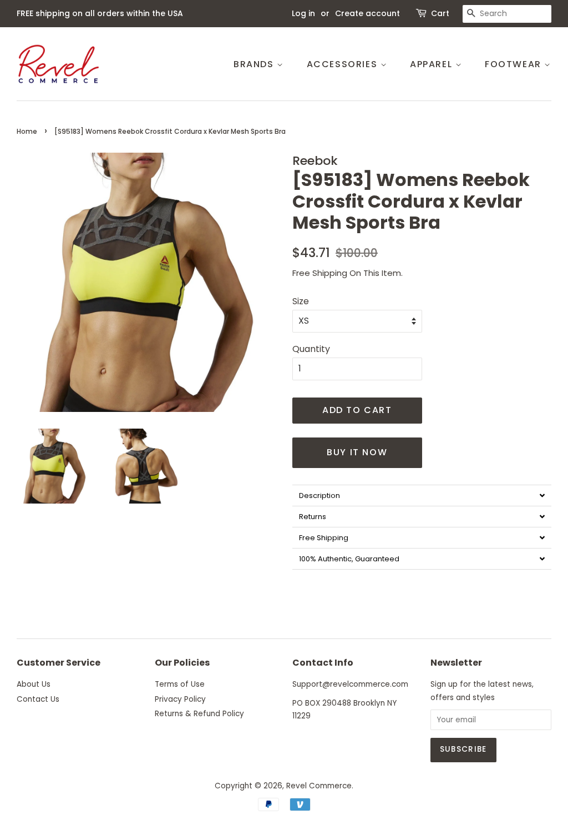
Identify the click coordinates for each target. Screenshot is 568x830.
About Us (33, 684)
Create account (367, 13)
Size (300, 301)
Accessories (344, 64)
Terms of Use (180, 684)
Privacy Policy (180, 699)
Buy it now (357, 452)
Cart (440, 13)
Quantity (311, 349)
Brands (255, 64)
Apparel (432, 64)
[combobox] (507, 14)
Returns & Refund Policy (199, 713)
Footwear (514, 64)
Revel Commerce (319, 786)
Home (27, 131)
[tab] (421, 495)
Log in (303, 13)
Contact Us (38, 699)
